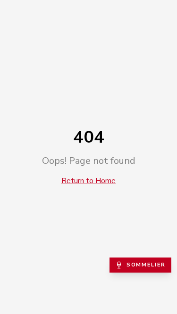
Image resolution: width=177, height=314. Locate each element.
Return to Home (88, 181)
